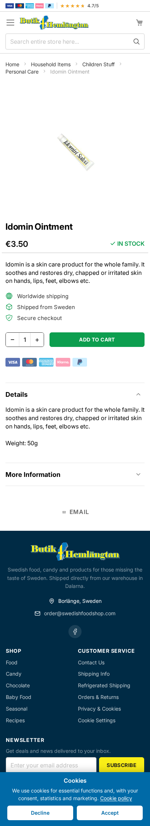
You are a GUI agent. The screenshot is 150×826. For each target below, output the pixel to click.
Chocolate (18, 685)
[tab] (75, 394)
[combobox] (75, 41)
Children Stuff (99, 64)
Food (11, 662)
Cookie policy (116, 798)
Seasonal (16, 709)
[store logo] (54, 23)
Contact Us (91, 662)
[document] (75, 799)
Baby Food (18, 697)
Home (13, 64)
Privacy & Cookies (99, 709)
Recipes (15, 720)
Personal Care (22, 71)
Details (16, 394)
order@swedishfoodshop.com (79, 613)
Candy (13, 674)
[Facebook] (75, 631)
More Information (32, 474)
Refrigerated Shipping (104, 685)
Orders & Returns (98, 697)
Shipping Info (94, 674)
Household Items (51, 64)
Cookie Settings (96, 720)
